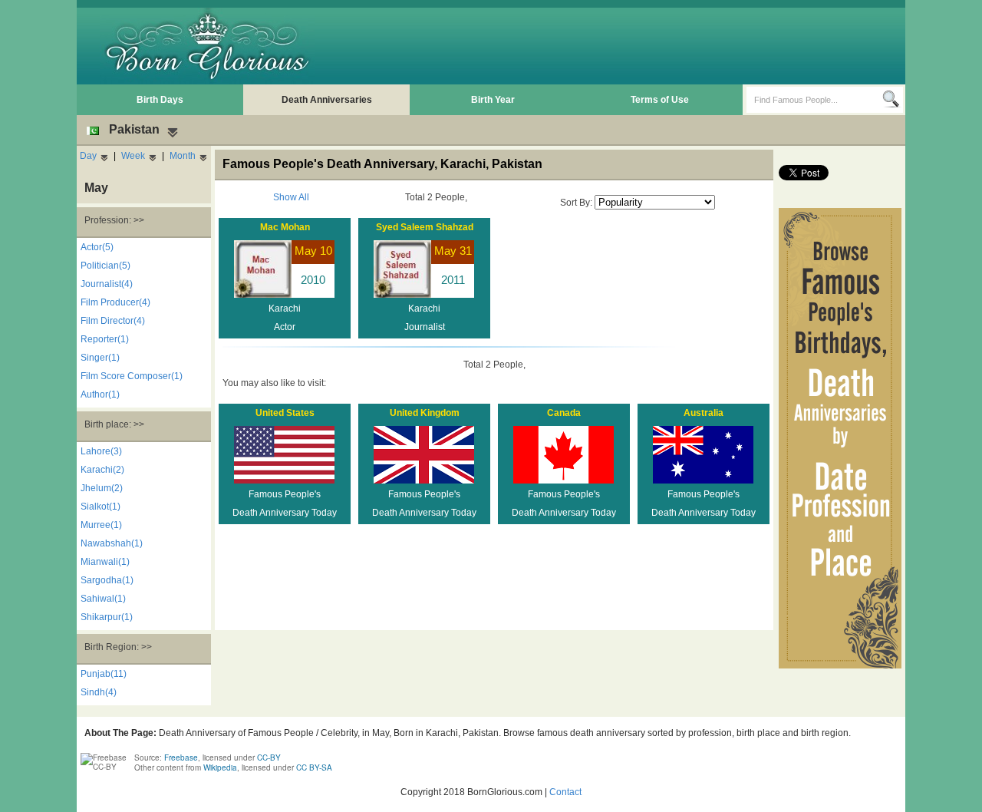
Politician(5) (105, 265)
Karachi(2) (102, 469)
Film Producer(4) (115, 302)
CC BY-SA (314, 767)
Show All (291, 197)
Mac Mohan (285, 227)
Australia (703, 413)
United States (285, 413)
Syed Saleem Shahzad (424, 227)
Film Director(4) (113, 320)
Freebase (181, 757)
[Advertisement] (622, 46)
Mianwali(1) (105, 561)
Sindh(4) (99, 692)
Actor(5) (97, 247)
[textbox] (814, 100)
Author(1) (100, 394)
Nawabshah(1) (112, 543)
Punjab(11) (104, 673)
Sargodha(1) (107, 580)
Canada (564, 413)
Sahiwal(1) (103, 598)
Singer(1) (100, 357)
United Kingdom (425, 413)
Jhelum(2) (102, 488)
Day (88, 155)
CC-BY (269, 757)
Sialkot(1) (100, 506)
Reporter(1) (105, 339)
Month (183, 155)
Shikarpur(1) (107, 617)
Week (133, 155)
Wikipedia (220, 767)
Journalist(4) (107, 284)
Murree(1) (101, 525)
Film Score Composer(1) (132, 376)
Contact (565, 792)
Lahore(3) (101, 451)
